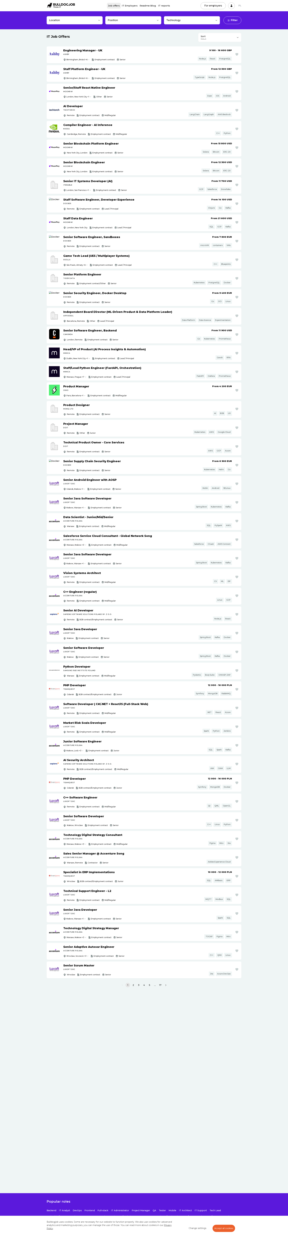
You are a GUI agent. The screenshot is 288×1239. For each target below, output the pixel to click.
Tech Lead (215, 1210)
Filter (234, 20)
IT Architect (185, 1210)
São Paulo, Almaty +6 (76, 265)
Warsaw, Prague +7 (75, 377)
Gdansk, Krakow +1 (74, 489)
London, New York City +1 (77, 97)
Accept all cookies (223, 1228)
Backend (51, 1210)
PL (239, 5)
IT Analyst (64, 1210)
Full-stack (103, 1210)
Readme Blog (148, 5)
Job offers (114, 5)
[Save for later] (236, 54)
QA (154, 1210)
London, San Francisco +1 (77, 190)
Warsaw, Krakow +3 (75, 545)
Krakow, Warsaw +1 (75, 508)
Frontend (89, 1210)
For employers (213, 5)
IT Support (201, 1210)
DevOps (77, 1210)
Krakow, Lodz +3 (73, 750)
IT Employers (130, 5)
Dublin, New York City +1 (77, 358)
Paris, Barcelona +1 (74, 395)
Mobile (172, 1210)
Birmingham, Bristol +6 (76, 59)
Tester (162, 1210)
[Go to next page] (166, 985)
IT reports (164, 5)
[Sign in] (231, 5)
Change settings (197, 1228)
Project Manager (141, 1210)
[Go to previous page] (122, 985)
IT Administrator (120, 1210)
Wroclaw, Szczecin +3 (76, 956)
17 (160, 985)
